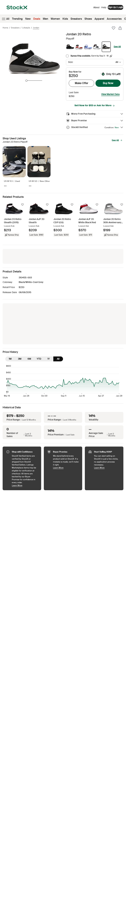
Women (55, 19)
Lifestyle (26, 27)
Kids (65, 19)
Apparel (99, 19)
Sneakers (76, 19)
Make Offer (81, 83)
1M (10, 358)
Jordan (36, 27)
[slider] (26, 81)
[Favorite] (113, 28)
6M (29, 358)
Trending (17, 19)
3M (19, 358)
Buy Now (108, 83)
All (7, 19)
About (96, 8)
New (28, 19)
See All (117, 46)
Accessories (114, 19)
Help (103, 7)
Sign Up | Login (115, 7)
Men (45, 19)
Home (5, 27)
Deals (36, 19)
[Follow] (22, 204)
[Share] (120, 28)
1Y (48, 358)
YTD (39, 358)
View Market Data (110, 94)
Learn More (25, 485)
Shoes (88, 19)
